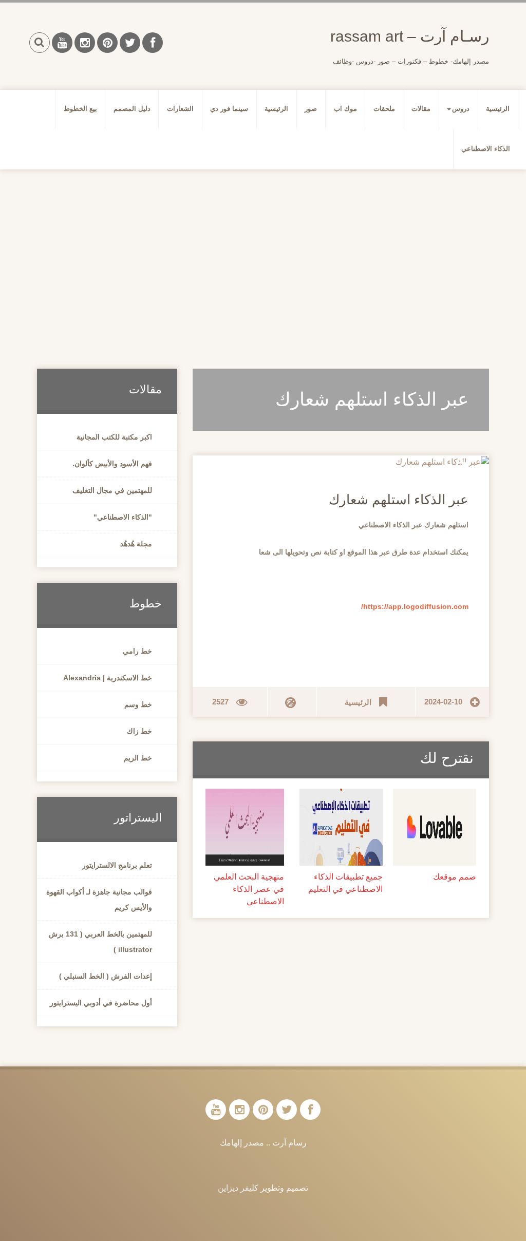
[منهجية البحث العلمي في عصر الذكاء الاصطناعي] (244, 827)
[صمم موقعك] (434, 827)
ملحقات (384, 108)
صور (311, 108)
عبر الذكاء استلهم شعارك (398, 499)
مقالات (420, 108)
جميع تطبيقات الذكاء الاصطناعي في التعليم (345, 882)
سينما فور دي (229, 108)
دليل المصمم (132, 108)
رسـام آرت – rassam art (409, 36)
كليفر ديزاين (238, 1187)
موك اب (345, 108)
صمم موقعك (454, 876)
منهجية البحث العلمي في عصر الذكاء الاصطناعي (249, 889)
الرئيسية (498, 108)
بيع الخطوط (80, 108)
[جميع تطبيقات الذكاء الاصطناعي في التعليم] (341, 827)
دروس (460, 108)
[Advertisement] (263, 257)
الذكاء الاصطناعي (485, 148)
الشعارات (180, 108)
